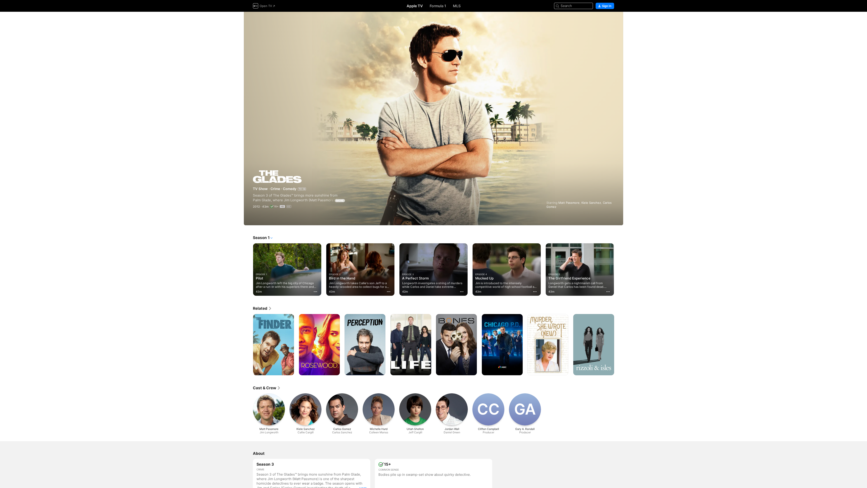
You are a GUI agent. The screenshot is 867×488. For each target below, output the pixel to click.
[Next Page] (618, 269)
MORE (340, 200)
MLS (457, 6)
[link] (262, 308)
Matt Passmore (569, 202)
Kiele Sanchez (591, 202)
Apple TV (415, 6)
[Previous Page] (248, 269)
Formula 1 (438, 6)
